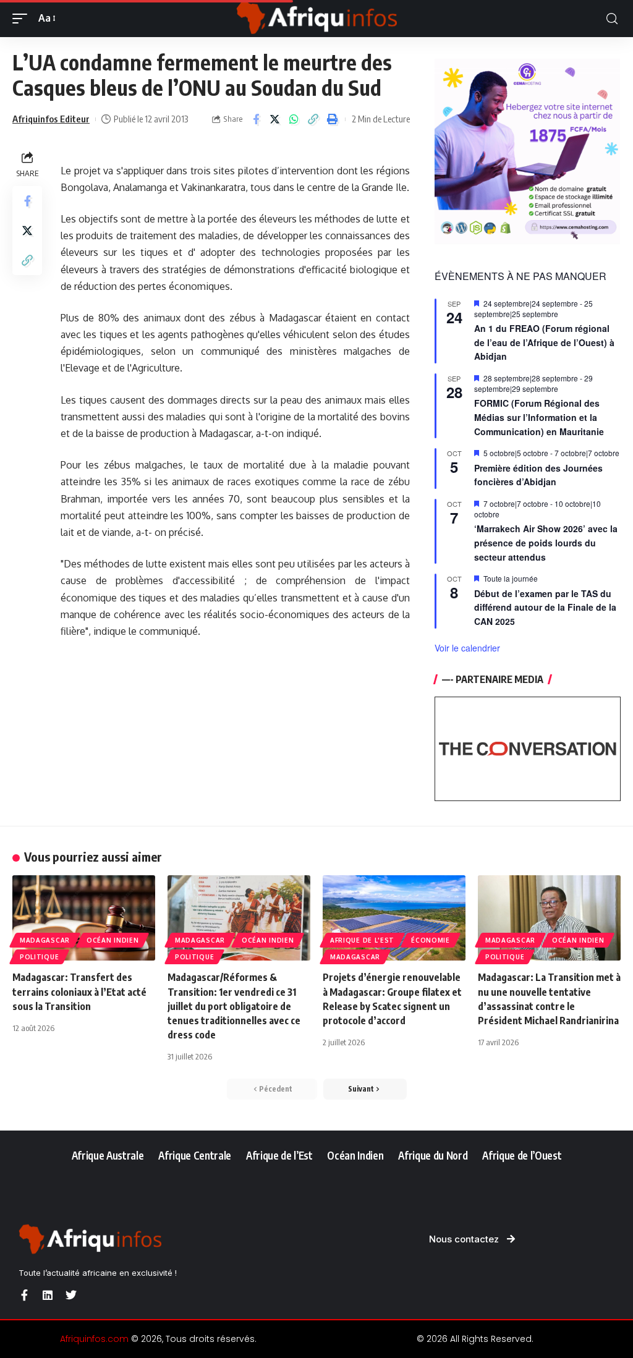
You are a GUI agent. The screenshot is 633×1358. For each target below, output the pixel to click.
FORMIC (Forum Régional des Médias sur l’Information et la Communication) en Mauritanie (539, 417)
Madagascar (45, 940)
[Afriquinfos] (316, 18)
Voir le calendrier (467, 648)
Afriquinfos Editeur (51, 118)
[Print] (332, 119)
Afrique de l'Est (362, 940)
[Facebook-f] (24, 1295)
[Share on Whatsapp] (294, 119)
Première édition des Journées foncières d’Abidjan (538, 475)
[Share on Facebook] (256, 119)
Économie (430, 940)
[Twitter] (71, 1295)
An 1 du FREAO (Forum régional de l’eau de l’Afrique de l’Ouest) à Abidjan (544, 342)
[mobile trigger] (22, 18)
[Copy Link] (313, 119)
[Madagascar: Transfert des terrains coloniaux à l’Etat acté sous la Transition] (83, 918)
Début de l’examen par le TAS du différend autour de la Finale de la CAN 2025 (545, 607)
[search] (612, 18)
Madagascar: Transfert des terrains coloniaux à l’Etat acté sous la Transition (79, 991)
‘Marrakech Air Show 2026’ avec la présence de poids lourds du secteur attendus (546, 542)
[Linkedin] (47, 1295)
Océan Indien (112, 940)
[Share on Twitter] (275, 119)
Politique (39, 957)
